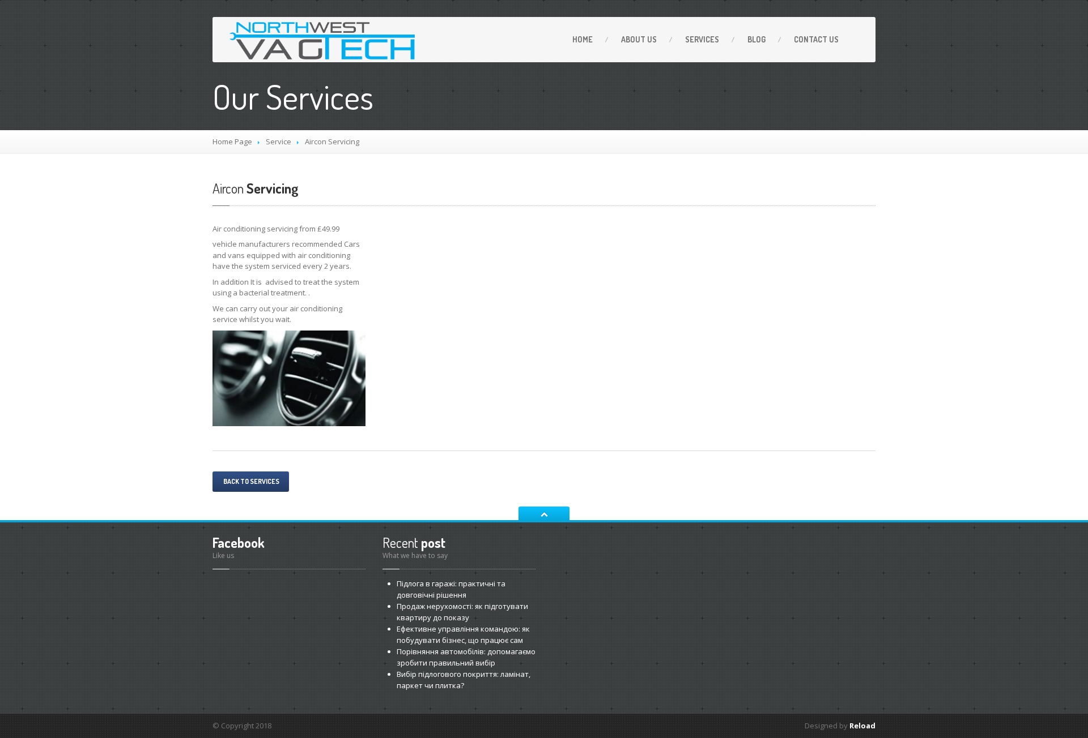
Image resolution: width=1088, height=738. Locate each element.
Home (582, 39)
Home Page (232, 141)
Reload (862, 725)
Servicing (255, 188)
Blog (756, 39)
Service (278, 141)
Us (639, 39)
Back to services (250, 481)
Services (702, 39)
